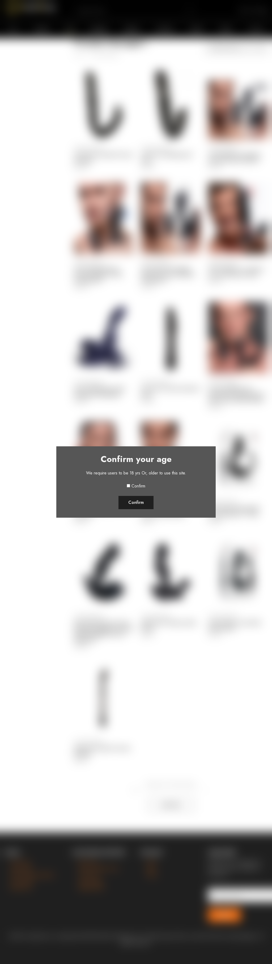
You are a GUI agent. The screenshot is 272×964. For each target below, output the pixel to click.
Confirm (138, 486)
